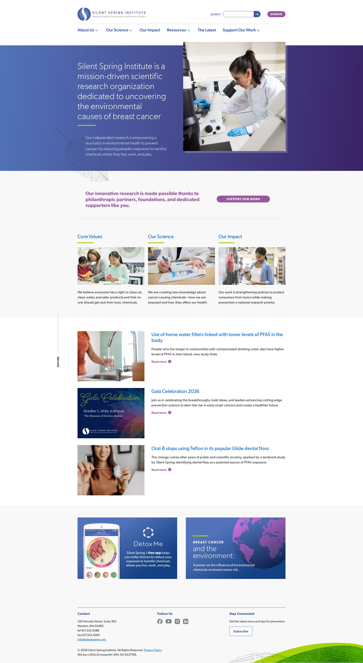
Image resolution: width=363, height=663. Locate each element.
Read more (159, 361)
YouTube (169, 621)
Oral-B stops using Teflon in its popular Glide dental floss (210, 448)
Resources (176, 29)
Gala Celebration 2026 (175, 391)
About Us (86, 29)
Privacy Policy (153, 650)
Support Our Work (239, 29)
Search (215, 14)
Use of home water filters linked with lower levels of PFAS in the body (217, 337)
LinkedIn (185, 621)
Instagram (177, 621)
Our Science (117, 29)
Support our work (243, 199)
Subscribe (240, 631)
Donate (276, 14)
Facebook (160, 621)
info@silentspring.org (92, 639)
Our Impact (150, 29)
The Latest (207, 29)
